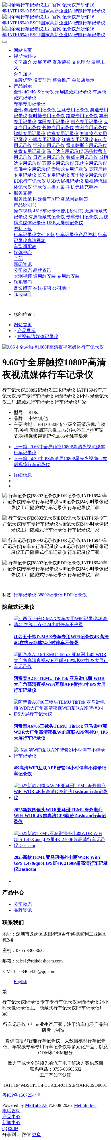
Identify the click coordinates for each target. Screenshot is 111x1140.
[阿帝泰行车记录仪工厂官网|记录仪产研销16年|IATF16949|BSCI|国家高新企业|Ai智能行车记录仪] (55, 20)
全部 (18, 91)
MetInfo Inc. (85, 1105)
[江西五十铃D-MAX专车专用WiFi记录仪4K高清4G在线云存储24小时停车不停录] (61, 624)
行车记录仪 (25, 594)
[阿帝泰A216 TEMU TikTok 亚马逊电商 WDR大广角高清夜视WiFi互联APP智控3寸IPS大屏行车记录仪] (61, 666)
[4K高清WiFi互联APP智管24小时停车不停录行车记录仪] (61, 755)
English (20, 981)
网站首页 (23, 324)
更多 (36, 1134)
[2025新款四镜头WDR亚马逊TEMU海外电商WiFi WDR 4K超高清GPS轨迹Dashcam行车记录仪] (61, 797)
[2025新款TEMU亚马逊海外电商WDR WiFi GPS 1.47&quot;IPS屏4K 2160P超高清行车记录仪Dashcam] (61, 845)
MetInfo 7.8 (36, 1105)
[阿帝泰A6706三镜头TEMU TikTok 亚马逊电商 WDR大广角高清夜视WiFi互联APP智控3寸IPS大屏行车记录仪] (61, 714)
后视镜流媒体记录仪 (37, 336)
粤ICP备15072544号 (21, 1095)
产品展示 (26, 330)
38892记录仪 (50, 594)
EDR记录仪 (75, 594)
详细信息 (23, 475)
